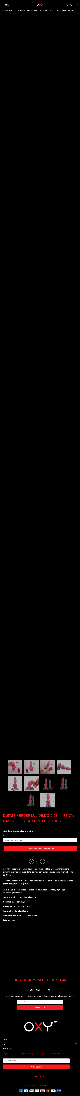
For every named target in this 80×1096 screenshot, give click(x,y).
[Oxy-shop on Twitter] (36, 1076)
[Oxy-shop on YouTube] (39, 1076)
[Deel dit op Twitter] (31, 861)
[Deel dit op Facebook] (37, 861)
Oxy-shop (35, 1085)
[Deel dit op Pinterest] (42, 861)
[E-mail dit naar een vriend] (48, 861)
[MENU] (1, 5)
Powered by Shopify (47, 1085)
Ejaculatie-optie (8, 836)
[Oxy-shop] (40, 5)
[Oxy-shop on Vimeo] (43, 1076)
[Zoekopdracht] (68, 5)
